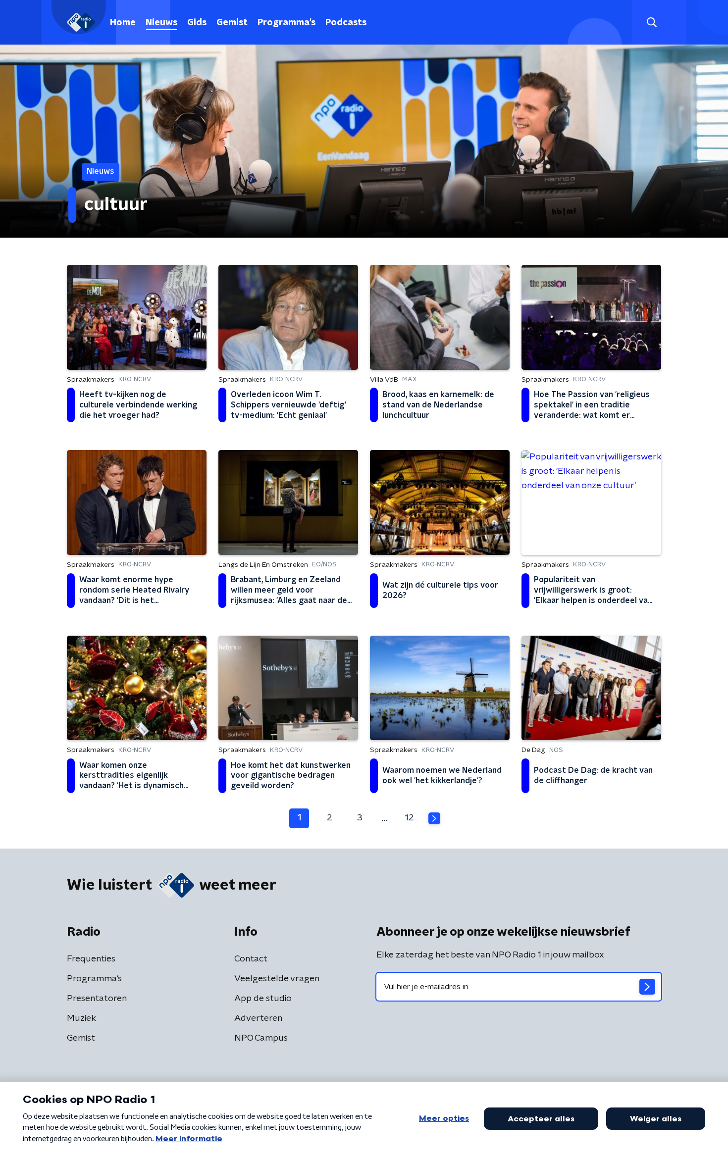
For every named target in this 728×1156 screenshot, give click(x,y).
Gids (197, 22)
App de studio (263, 998)
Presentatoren (97, 998)
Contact (250, 959)
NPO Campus (261, 1038)
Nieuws (161, 22)
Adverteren (258, 1018)
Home (123, 22)
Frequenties (91, 959)
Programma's (286, 22)
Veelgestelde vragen (276, 978)
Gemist (232, 22)
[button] (651, 22)
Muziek (81, 1018)
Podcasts (345, 22)
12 (409, 817)
